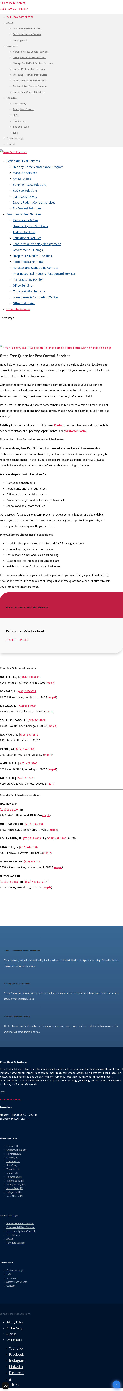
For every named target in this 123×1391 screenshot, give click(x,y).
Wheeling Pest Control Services (30, 74)
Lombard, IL (13, 1161)
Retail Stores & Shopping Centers (35, 268)
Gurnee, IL (11, 1157)
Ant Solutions (22, 179)
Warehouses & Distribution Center (35, 297)
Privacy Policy (14, 1322)
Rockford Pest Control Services (30, 86)
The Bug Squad (21, 126)
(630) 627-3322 (27, 691)
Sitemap (11, 1334)
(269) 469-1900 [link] (57, 838)
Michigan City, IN (15, 1184)
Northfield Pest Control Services (31, 51)
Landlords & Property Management (37, 244)
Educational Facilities (27, 238)
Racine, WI (12, 1172)
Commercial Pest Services (23, 214)
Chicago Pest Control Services (29, 57)
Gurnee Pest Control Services (29, 69)
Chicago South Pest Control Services (33, 63)
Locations (11, 45)
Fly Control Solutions (27, 208)
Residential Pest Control (20, 1223)
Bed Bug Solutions (25, 190)
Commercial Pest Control (20, 1227)
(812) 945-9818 (9, 881)
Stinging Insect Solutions (29, 185)
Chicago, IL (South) (16, 1149)
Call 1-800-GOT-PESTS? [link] (14, 8)
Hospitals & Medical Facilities (32, 256)
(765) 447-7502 (29, 847)
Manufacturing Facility (28, 279)
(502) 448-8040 (34, 881)
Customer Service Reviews (27, 34)
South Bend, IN (14, 1188)
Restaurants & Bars (25, 220)
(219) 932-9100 (9, 809)
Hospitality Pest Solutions (30, 226)
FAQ (8, 1274)
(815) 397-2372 (29, 734)
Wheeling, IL (13, 1169)
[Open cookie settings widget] (5, 1385)
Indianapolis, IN (15, 1180)
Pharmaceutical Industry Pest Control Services (44, 273)
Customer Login (15, 138)
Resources (12, 97)
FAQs (15, 115)
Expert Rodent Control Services (34, 202)
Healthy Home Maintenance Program (38, 167)
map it (50, 682)
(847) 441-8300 (31, 677)
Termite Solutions (25, 196)
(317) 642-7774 (33, 861)
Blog (15, 132)
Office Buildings (23, 285)
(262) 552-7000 (25, 749)
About (9, 22)
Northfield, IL (13, 1153)
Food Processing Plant (28, 262)
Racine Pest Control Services (28, 92)
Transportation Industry (29, 291)
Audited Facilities (24, 232)
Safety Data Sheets (23, 109)
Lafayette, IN (13, 1192)
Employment (20, 40)
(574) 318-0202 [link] (32, 838)
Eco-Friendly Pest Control (27, 28)
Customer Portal (75, 431)
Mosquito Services (25, 173)
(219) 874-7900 (34, 824)
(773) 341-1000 (36, 720)
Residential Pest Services (23, 161)
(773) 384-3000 (27, 706)
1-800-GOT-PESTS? (17, 640)
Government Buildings (28, 250)
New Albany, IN (14, 1196)
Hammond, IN (14, 1176)
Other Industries (24, 303)
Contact (10, 144)
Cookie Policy (14, 1328)
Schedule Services (18, 309)
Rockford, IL (13, 1165)
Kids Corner (19, 120)
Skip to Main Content (12, 3)
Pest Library (19, 103)
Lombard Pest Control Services (30, 80)
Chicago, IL (12, 1146)
